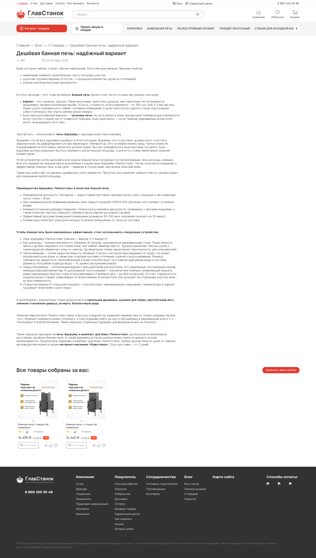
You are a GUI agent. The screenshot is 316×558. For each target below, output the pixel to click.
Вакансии (82, 514)
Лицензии (83, 493)
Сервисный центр (127, 514)
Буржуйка (134, 28)
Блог (41, 45)
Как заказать (75, 3)
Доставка (46, 3)
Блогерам (153, 493)
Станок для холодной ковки (276, 28)
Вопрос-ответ (124, 529)
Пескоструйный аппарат (195, 28)
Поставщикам (155, 489)
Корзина (121, 489)
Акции (119, 524)
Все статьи (191, 483)
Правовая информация (92, 504)
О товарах (58, 45)
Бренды (81, 489)
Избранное (122, 493)
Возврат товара (125, 508)
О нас (34, 3)
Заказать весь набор (281, 370)
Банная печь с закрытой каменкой (33, 426)
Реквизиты (83, 499)
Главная (25, 45)
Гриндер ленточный (234, 28)
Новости (190, 499)
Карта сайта (223, 477)
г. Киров (22, 3)
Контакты (93, 3)
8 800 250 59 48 (288, 3)
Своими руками (195, 489)
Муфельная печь (159, 28)
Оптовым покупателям (162, 483)
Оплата (60, 3)
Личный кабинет (126, 483)
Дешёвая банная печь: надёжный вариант (104, 45)
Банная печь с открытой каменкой (81, 426)
